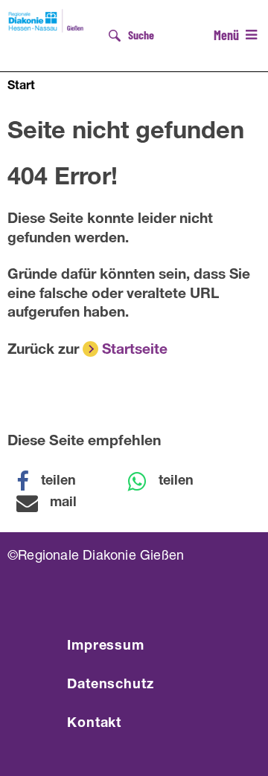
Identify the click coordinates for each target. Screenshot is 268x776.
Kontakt (94, 724)
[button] (55, 481)
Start (21, 87)
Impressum (105, 646)
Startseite (135, 350)
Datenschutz (110, 685)
